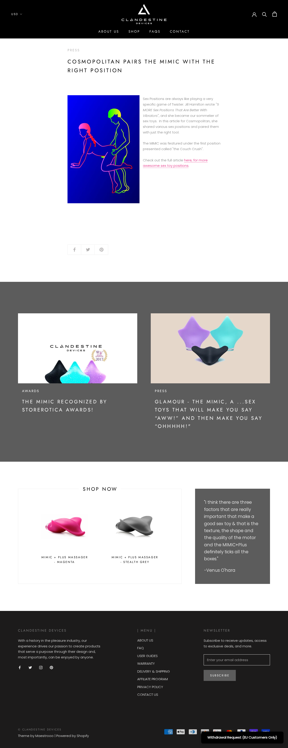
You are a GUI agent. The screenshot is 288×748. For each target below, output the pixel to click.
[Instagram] (41, 667)
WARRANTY (146, 663)
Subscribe (219, 675)
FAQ (140, 648)
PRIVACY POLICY (150, 687)
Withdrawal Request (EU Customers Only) (242, 737)
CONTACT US (147, 694)
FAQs (154, 31)
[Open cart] (274, 14)
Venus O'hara (220, 570)
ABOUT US (108, 31)
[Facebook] (19, 667)
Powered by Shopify (72, 735)
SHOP (134, 31)
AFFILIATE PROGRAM (152, 679)
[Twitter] (30, 667)
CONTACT (180, 31)
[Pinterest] (51, 667)
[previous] (18, 536)
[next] (181, 536)
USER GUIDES (147, 655)
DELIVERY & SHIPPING (153, 671)
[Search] (264, 14)
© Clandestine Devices (39, 730)
